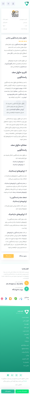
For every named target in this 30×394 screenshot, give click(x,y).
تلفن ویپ (26, 335)
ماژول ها (26, 324)
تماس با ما (26, 366)
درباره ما (27, 341)
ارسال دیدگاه (8, 256)
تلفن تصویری (25, 359)
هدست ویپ (26, 331)
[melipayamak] (15, 298)
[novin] (2, 298)
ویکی (27, 356)
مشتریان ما (26, 362)
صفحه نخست (25, 318)
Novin (25, 381)
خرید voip (26, 328)
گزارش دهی (26, 321)
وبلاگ (27, 338)
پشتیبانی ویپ (25, 352)
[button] (8, 4)
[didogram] (10, 298)
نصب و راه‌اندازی (25, 345)
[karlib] (20, 298)
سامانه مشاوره (25, 349)
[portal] (6, 298)
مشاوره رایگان (8, 391)
